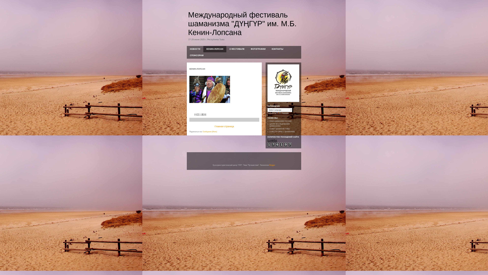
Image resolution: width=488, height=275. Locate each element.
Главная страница (224, 126)
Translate (285, 113)
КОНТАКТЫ (277, 49)
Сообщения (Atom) (210, 132)
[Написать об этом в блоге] (198, 114)
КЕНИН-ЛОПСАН (214, 49)
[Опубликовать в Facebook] (202, 114)
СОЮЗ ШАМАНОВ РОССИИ (280, 121)
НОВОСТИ (195, 49)
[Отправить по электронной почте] (195, 114)
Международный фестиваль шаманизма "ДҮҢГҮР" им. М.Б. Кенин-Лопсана (242, 24)
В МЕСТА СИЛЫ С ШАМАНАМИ (282, 132)
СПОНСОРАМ (196, 55)
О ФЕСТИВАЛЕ (237, 49)
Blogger (272, 165)
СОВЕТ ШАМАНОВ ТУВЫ (280, 129)
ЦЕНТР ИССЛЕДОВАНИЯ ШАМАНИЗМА (280, 125)
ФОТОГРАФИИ (258, 49)
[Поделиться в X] (200, 114)
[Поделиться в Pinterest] (205, 114)
